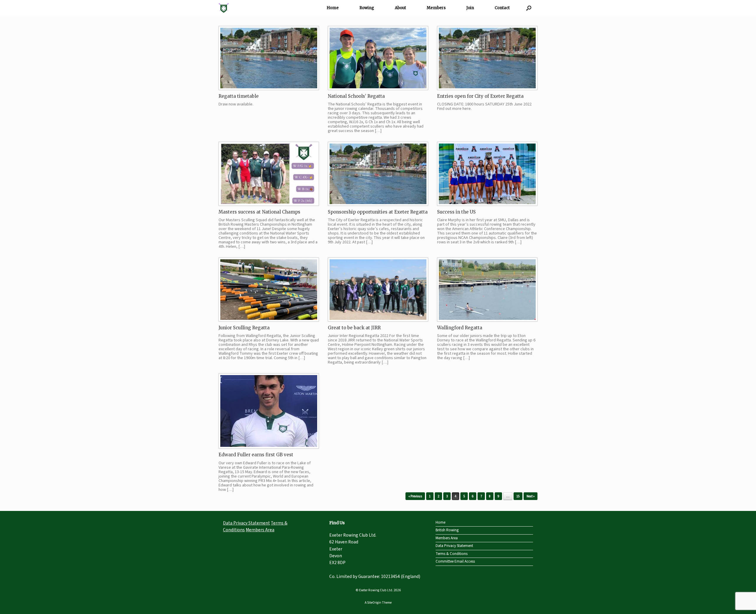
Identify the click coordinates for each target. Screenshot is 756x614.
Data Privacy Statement (246, 523)
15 (518, 496)
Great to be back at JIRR (354, 327)
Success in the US (456, 212)
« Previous (415, 496)
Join (470, 7)
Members (436, 7)
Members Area (260, 530)
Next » (531, 496)
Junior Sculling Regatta (244, 327)
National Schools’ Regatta (356, 96)
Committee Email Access (455, 561)
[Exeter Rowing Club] (224, 8)
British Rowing (447, 530)
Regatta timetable (239, 96)
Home (333, 7)
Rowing (366, 7)
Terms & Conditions (451, 553)
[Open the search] (528, 8)
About (400, 7)
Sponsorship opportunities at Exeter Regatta (378, 212)
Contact (502, 7)
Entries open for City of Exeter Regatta (480, 96)
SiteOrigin (374, 602)
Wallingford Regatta (459, 327)
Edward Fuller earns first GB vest (256, 454)
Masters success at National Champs (259, 212)
